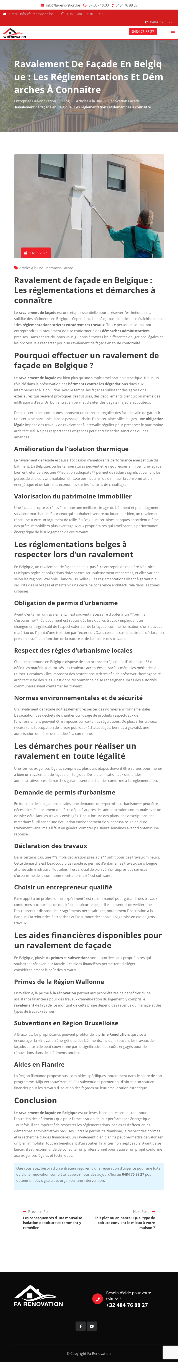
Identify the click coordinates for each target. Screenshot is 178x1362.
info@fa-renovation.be (63, 5)
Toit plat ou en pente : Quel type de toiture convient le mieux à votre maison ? (125, 1223)
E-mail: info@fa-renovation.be (31, 14)
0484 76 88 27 (126, 5)
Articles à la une (31, 268)
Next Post (141, 1211)
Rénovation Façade (59, 268)
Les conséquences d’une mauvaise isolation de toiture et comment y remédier (52, 1223)
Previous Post (39, 1211)
